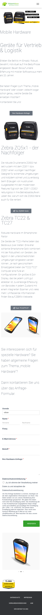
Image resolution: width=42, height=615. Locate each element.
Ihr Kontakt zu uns (21, 609)
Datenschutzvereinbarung (14, 479)
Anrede (5, 409)
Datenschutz (15, 597)
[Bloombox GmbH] (11, 4)
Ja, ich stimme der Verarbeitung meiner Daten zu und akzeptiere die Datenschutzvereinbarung (20, 486)
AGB (31, 603)
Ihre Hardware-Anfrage (13, 459)
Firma (4, 429)
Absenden (31, 523)
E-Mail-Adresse (9, 439)
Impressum (28, 597)
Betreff (5, 449)
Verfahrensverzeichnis (17, 603)
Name (5, 419)
